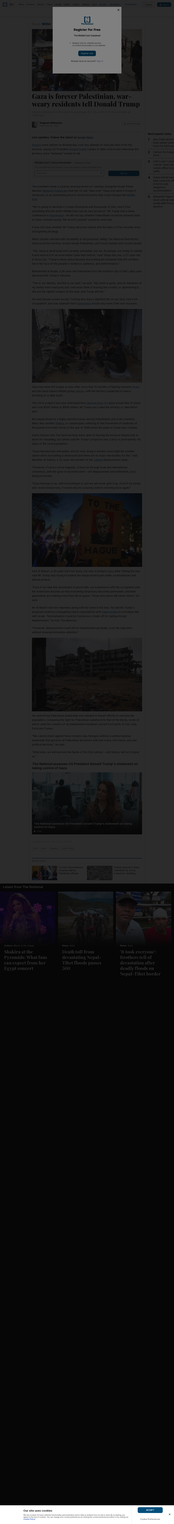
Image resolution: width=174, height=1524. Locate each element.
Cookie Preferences (150, 1519)
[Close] (170, 1514)
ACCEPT (150, 1510)
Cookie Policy (29, 1519)
